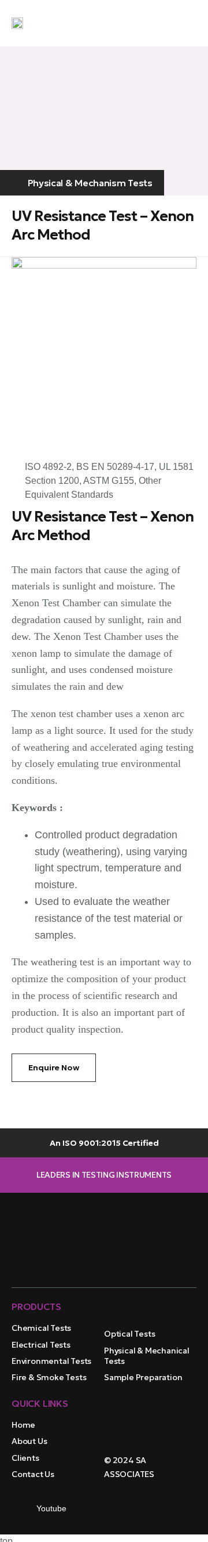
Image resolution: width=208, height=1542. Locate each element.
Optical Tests (129, 1334)
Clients (25, 1458)
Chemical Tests (41, 1328)
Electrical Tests (41, 1345)
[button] (184, 23)
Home (23, 1425)
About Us (29, 1441)
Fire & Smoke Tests (49, 1377)
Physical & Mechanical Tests (147, 1355)
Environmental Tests (51, 1361)
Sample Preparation (143, 1377)
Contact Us (33, 1474)
